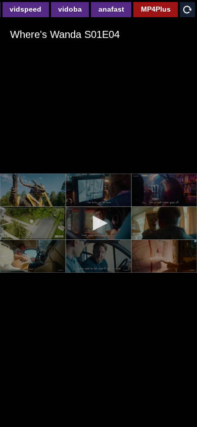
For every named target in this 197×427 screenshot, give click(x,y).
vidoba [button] (70, 9)
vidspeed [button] (25, 9)
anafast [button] (111, 9)
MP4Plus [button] (156, 9)
